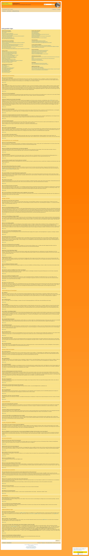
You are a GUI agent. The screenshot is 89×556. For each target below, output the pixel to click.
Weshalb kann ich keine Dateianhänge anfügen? (9, 57)
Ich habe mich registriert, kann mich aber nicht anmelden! (10, 34)
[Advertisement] (31, 20)
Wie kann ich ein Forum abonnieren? (37, 59)
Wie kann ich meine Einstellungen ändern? (8, 41)
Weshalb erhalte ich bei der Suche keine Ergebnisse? (39, 51)
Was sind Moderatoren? (35, 32)
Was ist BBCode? (4, 65)
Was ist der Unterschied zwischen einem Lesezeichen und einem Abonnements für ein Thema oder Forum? (45, 57)
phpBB (28, 544)
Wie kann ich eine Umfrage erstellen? (7, 54)
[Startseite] (7, 5)
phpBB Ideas (44, 519)
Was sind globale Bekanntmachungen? (7, 68)
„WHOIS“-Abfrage (13, 526)
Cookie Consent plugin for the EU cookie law (80, 553)
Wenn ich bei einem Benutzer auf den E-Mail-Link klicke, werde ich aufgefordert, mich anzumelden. (16, 48)
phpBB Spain (32, 545)
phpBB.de (55, 513)
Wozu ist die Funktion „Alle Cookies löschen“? (8, 38)
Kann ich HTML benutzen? (5, 66)
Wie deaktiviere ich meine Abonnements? (37, 60)
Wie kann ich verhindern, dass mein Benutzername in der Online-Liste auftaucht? (13, 42)
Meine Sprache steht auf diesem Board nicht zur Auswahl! (10, 45)
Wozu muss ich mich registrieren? (6, 31)
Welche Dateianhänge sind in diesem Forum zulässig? (39, 63)
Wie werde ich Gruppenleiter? (36, 35)
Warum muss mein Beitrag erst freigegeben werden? (9, 61)
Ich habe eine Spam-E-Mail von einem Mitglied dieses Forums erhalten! (42, 42)
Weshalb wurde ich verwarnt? (6, 58)
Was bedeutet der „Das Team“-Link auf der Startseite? (39, 37)
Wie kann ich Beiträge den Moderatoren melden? (9, 59)
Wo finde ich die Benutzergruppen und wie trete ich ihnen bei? (40, 34)
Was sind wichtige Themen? (6, 70)
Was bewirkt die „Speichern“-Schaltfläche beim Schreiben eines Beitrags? (12, 60)
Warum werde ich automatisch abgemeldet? (8, 37)
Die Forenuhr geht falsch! (5, 43)
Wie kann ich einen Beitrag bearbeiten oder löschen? (9, 52)
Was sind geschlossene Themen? (6, 71)
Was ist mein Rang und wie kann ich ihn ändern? (9, 47)
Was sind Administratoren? (35, 31)
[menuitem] (8, 9)
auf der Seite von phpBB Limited (34, 513)
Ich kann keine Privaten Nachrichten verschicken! (38, 40)
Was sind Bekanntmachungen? (6, 69)
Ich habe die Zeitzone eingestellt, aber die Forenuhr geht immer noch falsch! (12, 44)
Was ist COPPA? (4, 32)
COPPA (51, 100)
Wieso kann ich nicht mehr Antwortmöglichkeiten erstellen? (10, 55)
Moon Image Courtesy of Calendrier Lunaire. (31, 547)
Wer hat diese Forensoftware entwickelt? (37, 67)
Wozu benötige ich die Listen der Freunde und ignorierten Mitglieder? (41, 45)
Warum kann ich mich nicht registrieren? (7, 33)
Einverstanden (80, 552)
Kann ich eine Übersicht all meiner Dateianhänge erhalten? (40, 64)
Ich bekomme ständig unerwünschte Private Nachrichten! (40, 41)
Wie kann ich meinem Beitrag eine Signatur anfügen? (9, 53)
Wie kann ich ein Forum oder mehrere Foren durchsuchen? (40, 50)
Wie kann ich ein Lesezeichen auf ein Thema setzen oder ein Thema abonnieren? (43, 58)
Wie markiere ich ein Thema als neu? (7, 62)
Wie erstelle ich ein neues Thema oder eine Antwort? (9, 51)
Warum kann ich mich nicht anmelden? (7, 35)
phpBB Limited (22, 512)
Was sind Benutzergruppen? (36, 33)
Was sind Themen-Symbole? (6, 72)
